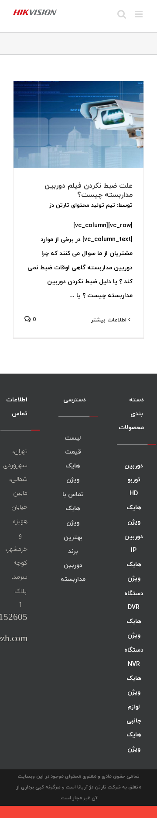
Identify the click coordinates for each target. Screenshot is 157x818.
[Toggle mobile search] (121, 14)
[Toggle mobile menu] (139, 14)
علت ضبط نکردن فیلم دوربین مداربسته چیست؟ (88, 190)
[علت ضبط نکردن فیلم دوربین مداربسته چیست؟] (78, 124)
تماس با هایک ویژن (73, 508)
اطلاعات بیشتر (109, 320)
